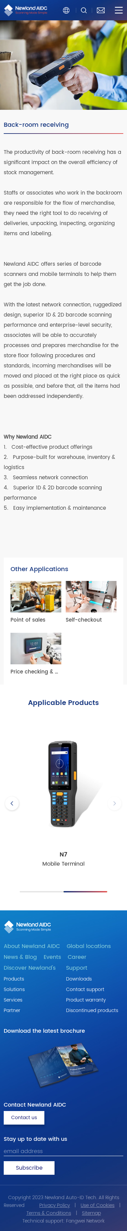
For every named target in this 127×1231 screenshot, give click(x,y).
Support (76, 968)
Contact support (85, 989)
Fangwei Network (85, 1221)
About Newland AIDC (32, 946)
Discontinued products (92, 1010)
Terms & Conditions (48, 1213)
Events (52, 957)
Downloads (79, 979)
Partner (12, 1010)
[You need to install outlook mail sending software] (101, 10)
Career (77, 957)
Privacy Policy (54, 1205)
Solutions (14, 989)
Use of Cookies (97, 1205)
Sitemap (91, 1213)
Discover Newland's (30, 968)
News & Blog (20, 957)
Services (13, 1000)
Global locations (89, 946)
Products (14, 979)
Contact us (24, 1118)
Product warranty (86, 1000)
